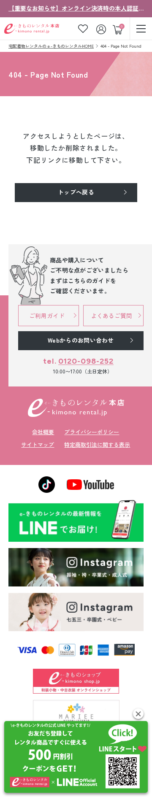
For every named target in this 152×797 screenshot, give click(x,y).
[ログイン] (101, 28)
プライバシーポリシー (91, 432)
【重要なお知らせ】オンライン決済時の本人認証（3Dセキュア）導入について (76, 8)
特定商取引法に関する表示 (97, 444)
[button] (138, 713)
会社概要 (43, 432)
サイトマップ (37, 444)
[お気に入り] (83, 28)
